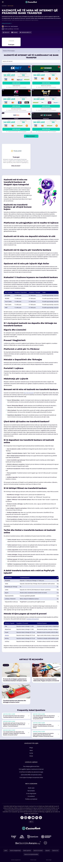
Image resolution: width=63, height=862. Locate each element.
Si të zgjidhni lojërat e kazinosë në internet (31, 769)
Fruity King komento (46, 108)
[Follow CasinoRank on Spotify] (36, 817)
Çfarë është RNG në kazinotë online (31, 775)
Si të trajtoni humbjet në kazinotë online (31, 777)
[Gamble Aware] (28, 842)
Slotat (31, 756)
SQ (30, 821)
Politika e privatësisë (31, 799)
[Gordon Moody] (46, 836)
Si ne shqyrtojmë (31, 793)
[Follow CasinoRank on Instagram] (25, 817)
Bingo (31, 747)
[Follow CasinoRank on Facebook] (22, 817)
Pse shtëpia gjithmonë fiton (31, 766)
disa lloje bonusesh (29, 392)
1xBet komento (16, 85)
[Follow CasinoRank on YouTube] (33, 817)
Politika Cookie (33, 859)
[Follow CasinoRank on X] (29, 817)
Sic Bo (31, 753)
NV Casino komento (16, 108)
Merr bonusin (16, 83)
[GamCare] (32, 836)
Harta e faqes (48, 859)
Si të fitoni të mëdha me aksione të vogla (31, 772)
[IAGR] (13, 836)
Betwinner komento (46, 85)
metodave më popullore (33, 619)
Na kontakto (31, 791)
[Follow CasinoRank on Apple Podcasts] (40, 817)
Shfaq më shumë (30, 136)
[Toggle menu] (2, 2)
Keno (31, 750)
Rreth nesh (31, 788)
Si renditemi (31, 796)
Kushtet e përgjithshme (15, 859)
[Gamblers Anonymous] (21, 836)
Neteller (7, 635)
